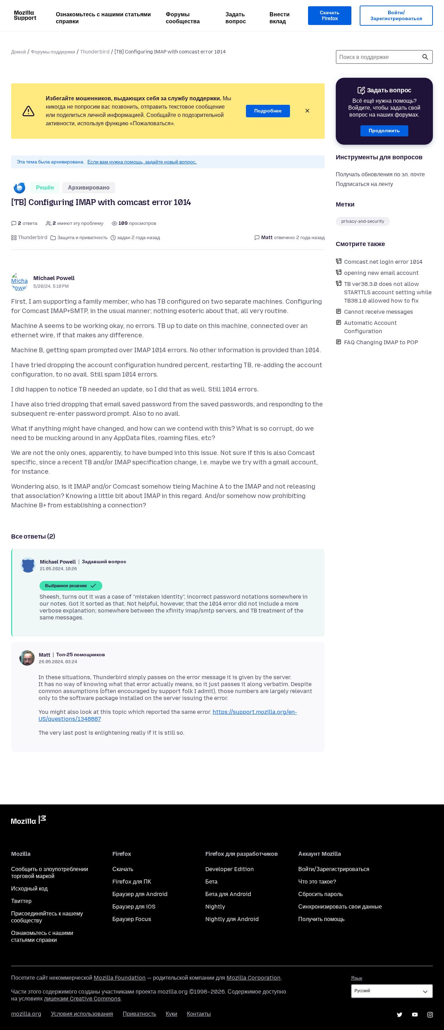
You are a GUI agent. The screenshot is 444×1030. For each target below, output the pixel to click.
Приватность (139, 1014)
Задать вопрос (235, 18)
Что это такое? (317, 881)
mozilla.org (26, 1014)
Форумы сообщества (183, 18)
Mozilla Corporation (254, 977)
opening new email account (381, 273)
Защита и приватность (82, 237)
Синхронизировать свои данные (340, 906)
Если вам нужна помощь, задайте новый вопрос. (142, 162)
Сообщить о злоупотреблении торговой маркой (49, 872)
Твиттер (21, 901)
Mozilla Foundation (120, 977)
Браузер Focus (131, 919)
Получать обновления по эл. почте (380, 174)
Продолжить (384, 131)
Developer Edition (229, 869)
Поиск (425, 56)
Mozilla (28, 821)
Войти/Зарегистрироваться (396, 16)
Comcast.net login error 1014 (383, 262)
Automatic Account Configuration (370, 327)
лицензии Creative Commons (82, 998)
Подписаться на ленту (364, 184)
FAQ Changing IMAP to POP (381, 342)
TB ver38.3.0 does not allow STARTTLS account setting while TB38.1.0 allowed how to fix (388, 292)
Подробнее (268, 111)
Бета (211, 881)
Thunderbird (95, 52)
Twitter (399, 1015)
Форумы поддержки (53, 52)
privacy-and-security (362, 221)
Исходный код (29, 888)
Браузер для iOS (133, 906)
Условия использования (82, 1014)
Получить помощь (321, 919)
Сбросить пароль (320, 894)
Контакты (199, 1014)
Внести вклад (280, 18)
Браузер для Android (140, 894)
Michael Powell (54, 278)
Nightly (215, 906)
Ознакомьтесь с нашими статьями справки (103, 18)
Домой (18, 52)
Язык (356, 978)
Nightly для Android (232, 919)
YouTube (415, 1015)
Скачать (122, 869)
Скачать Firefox (330, 16)
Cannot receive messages (378, 312)
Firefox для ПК (131, 881)
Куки (171, 1014)
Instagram (430, 1015)
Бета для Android (228, 894)
